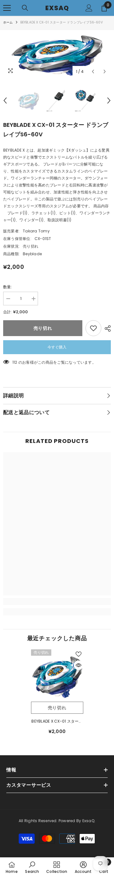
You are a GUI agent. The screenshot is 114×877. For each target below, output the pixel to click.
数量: (7, 286)
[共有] (106, 328)
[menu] (7, 8)
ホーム (8, 22)
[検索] (25, 8)
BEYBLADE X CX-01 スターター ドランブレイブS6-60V (56, 721)
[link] (57, 601)
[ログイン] (89, 7)
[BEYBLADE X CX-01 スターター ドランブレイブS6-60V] (57, 675)
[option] (57, 54)
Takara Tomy (36, 231)
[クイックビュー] (78, 665)
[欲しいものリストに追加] (93, 328)
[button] (92, 71)
